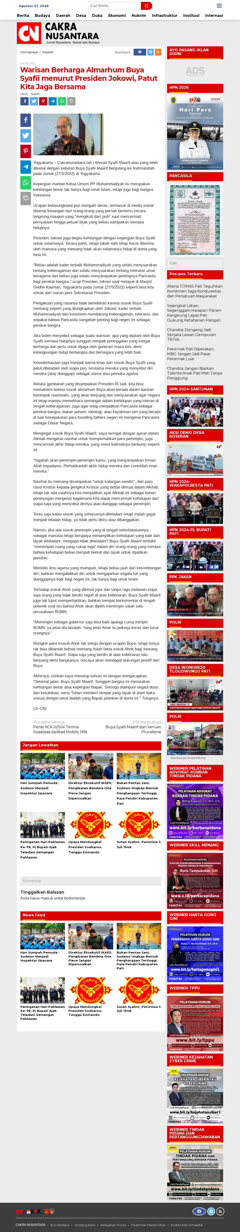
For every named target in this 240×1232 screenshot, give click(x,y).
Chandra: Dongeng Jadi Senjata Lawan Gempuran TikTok (191, 335)
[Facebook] (140, 52)
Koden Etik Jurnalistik (187, 1225)
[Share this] (24, 101)
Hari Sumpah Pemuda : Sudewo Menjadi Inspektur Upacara (39, 788)
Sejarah (35, 94)
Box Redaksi (59, 1225)
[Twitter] (150, 52)
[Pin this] (43, 101)
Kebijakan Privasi (113, 1225)
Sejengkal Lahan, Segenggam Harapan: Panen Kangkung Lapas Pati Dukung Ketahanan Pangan (194, 312)
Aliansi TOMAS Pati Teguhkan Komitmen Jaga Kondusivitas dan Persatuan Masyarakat (195, 291)
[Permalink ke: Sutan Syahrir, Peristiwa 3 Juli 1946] (139, 825)
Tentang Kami (85, 1225)
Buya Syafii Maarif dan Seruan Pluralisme (133, 727)
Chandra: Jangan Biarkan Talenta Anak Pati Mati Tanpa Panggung (194, 373)
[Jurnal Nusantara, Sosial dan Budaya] (58, 33)
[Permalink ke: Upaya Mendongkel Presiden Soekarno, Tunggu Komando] (90, 825)
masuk (47, 898)
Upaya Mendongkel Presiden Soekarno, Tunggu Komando (85, 847)
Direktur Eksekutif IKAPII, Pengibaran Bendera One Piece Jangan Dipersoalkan (90, 958)
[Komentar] (71, 101)
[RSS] (158, 52)
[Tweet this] (34, 101)
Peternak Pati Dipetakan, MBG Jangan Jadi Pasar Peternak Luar (190, 354)
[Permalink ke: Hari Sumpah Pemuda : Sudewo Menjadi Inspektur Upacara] (42, 766)
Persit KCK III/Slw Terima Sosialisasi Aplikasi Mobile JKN (60, 727)
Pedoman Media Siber (148, 1225)
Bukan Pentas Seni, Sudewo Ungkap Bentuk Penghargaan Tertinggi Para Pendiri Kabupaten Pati (137, 793)
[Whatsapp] (62, 101)
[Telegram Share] (53, 101)
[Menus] (219, 5)
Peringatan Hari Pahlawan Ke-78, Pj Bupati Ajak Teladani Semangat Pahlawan (42, 1013)
